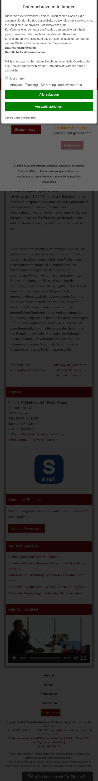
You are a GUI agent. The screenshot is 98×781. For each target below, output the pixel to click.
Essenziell (17, 78)
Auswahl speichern (49, 106)
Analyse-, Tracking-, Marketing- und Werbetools (45, 85)
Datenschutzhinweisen (20, 47)
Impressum (29, 117)
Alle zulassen (49, 94)
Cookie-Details (13, 117)
